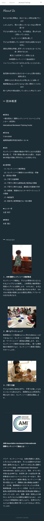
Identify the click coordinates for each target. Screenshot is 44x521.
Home (3, 2)
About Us (12, 2)
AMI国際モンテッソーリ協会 (19, 59)
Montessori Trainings (24, 2)
